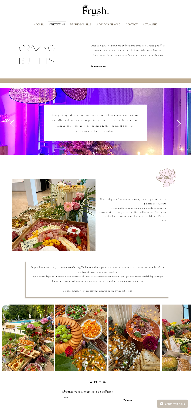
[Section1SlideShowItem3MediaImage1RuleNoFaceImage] (97, 152)
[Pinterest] (91, 381)
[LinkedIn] (104, 381)
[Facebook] (99, 381)
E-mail (64, 397)
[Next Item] (186, 339)
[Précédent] (12, 123)
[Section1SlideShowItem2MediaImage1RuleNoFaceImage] (94, 152)
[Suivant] (179, 123)
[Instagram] (95, 381)
